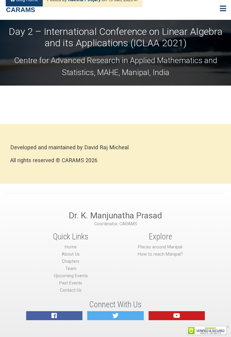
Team (70, 268)
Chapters (70, 261)
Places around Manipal (160, 247)
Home (71, 247)
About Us (71, 254)
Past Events (70, 283)
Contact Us (71, 290)
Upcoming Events (71, 275)
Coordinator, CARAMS (115, 223)
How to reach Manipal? (160, 254)
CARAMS (20, 10)
